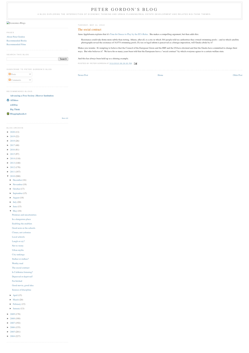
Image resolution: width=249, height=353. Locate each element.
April (15, 295)
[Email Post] (135, 63)
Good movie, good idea (23, 285)
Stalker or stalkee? (20, 258)
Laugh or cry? (18, 241)
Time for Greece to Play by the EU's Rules (129, 34)
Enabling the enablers (22, 223)
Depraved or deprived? (22, 276)
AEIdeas (14, 100)
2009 (12, 313)
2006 (12, 327)
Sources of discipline (21, 289)
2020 (12, 131)
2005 (12, 331)
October (17, 188)
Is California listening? (22, 272)
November (18, 184)
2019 (12, 136)
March (16, 299)
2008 (12, 318)
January (16, 308)
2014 (12, 158)
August (16, 197)
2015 (12, 153)
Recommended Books (17, 40)
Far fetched (17, 280)
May (15, 210)
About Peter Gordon (16, 36)
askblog (14, 104)
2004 (12, 336)
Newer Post (83, 75)
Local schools (18, 236)
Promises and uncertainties (24, 214)
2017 (12, 145)
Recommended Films (16, 44)
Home (160, 75)
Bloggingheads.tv (18, 113)
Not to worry (18, 245)
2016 (12, 149)
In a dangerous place (21, 219)
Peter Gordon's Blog (124, 9)
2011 (12, 171)
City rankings (18, 254)
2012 (12, 167)
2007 (12, 322)
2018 (12, 140)
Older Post (237, 75)
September (18, 193)
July (15, 201)
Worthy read (17, 263)
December (18, 179)
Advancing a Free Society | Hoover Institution (32, 95)
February (17, 303)
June (15, 206)
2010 (12, 176)
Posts (13, 74)
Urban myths (18, 250)
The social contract (89, 29)
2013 (12, 162)
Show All (65, 118)
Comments (16, 79)
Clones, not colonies (21, 232)
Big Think (15, 109)
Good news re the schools (23, 227)
